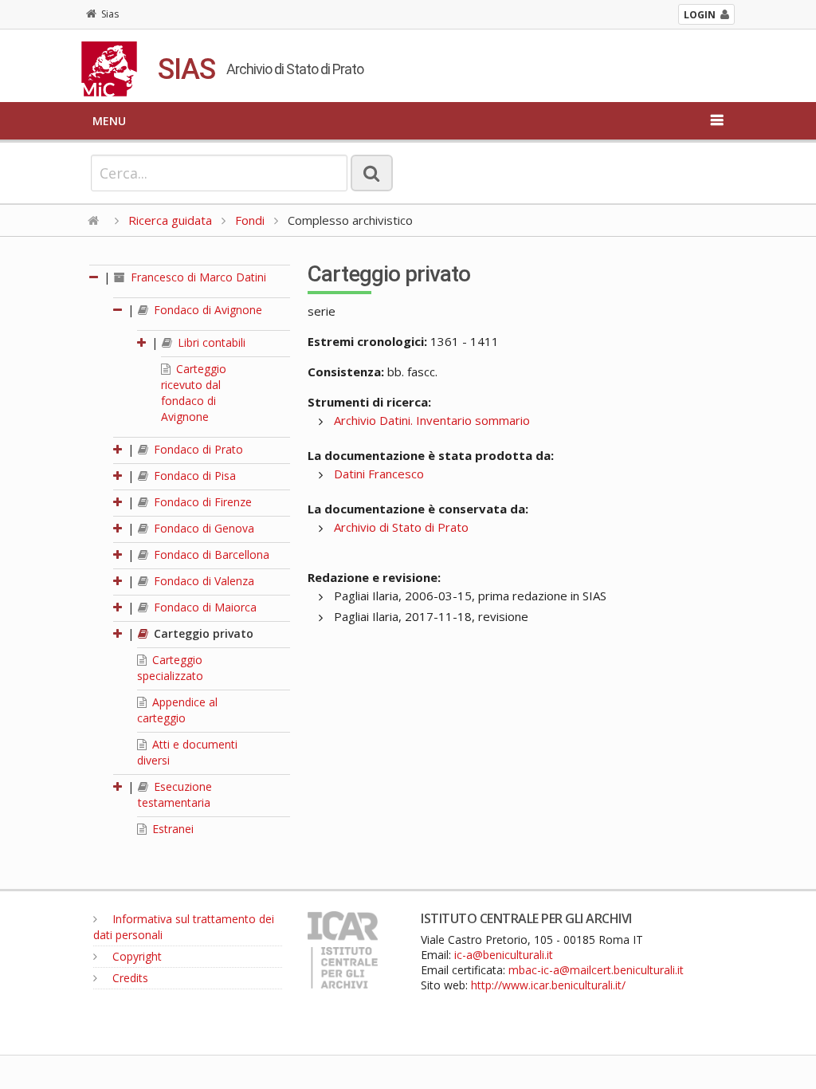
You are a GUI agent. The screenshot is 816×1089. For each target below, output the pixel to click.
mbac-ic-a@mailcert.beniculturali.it (596, 969)
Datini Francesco (379, 474)
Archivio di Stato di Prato (401, 527)
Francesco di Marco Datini (197, 277)
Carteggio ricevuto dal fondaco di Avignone (193, 392)
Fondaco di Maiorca (204, 607)
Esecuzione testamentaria (175, 794)
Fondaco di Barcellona (210, 554)
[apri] (142, 342)
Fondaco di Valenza (202, 580)
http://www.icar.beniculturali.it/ (548, 985)
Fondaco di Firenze (201, 501)
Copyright (135, 956)
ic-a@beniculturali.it (503, 954)
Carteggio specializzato (170, 667)
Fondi (250, 220)
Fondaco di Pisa (193, 475)
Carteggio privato (202, 633)
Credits (128, 977)
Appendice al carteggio (177, 709)
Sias (110, 14)
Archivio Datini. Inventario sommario (432, 420)
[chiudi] (118, 309)
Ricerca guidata (170, 220)
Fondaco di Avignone (206, 309)
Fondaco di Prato (197, 449)
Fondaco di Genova (202, 528)
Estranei (171, 828)
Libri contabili (210, 342)
